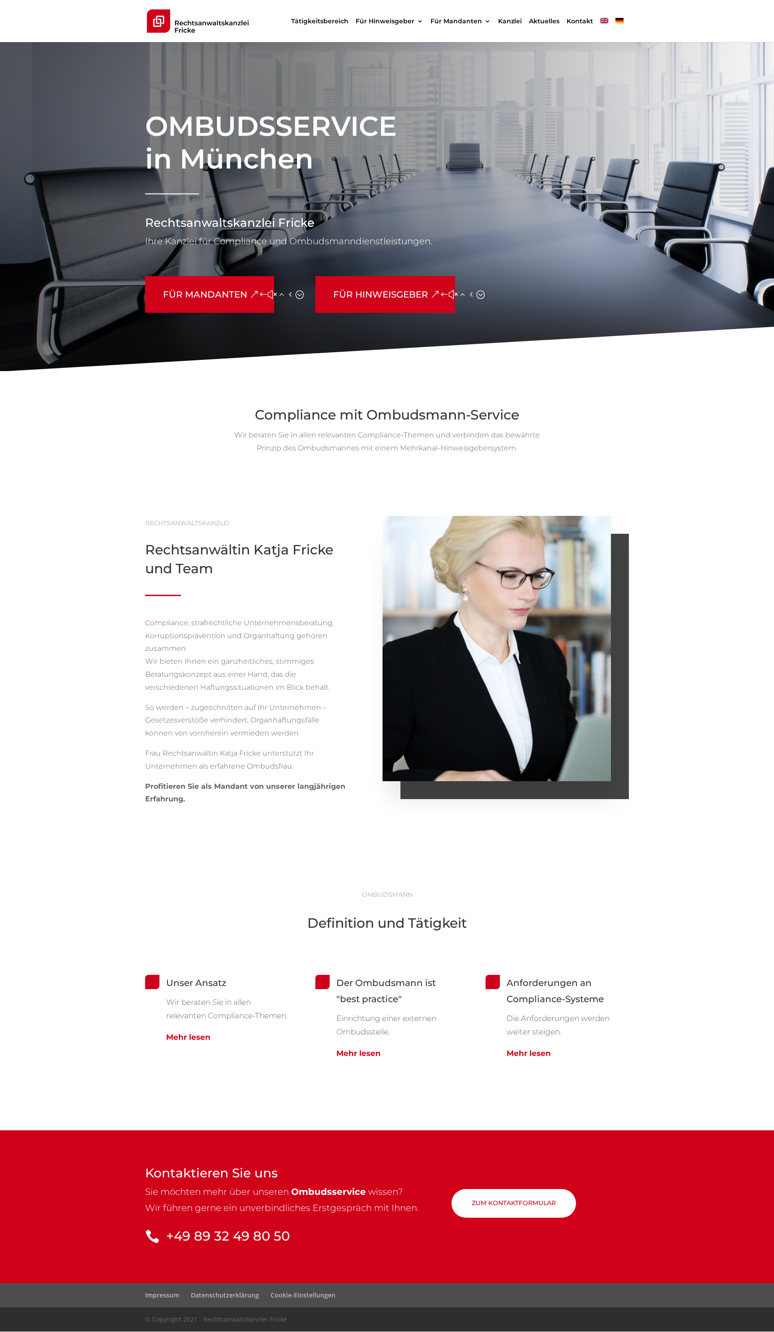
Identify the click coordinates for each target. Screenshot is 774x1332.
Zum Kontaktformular (514, 1203)
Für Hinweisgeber (385, 21)
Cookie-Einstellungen (303, 1295)
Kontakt (580, 21)
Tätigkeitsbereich (319, 21)
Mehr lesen (188, 1037)
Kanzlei (510, 21)
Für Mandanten (456, 21)
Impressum (162, 1295)
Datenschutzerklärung (225, 1295)
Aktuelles (544, 21)
